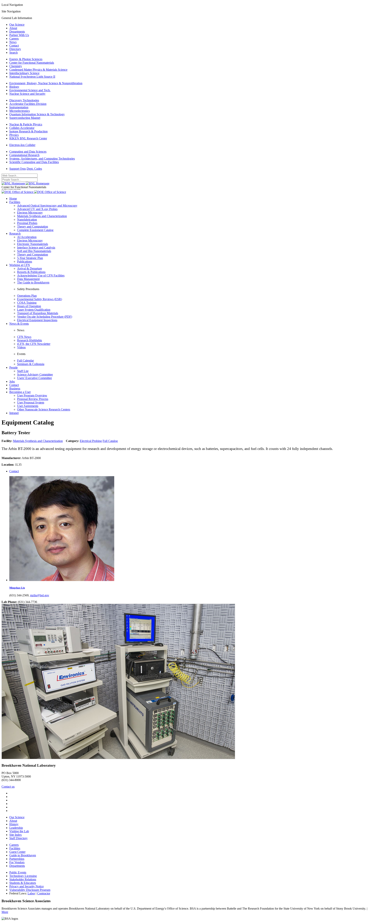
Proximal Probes (27, 223)
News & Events (19, 323)
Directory (15, 49)
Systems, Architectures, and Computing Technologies (42, 158)
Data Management (28, 279)
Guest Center (17, 851)
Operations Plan (27, 295)
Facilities (14, 202)
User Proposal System (30, 402)
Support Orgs (17, 168)
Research (15, 233)
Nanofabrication (27, 219)
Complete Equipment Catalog (35, 230)
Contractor (43, 893)
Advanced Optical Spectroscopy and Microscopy (47, 205)
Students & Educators (22, 883)
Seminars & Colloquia (30, 364)
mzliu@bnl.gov (39, 595)
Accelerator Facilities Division (27, 103)
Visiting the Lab (19, 831)
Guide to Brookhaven (22, 855)
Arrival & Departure (29, 268)
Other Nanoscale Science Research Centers (43, 409)
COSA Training (27, 302)
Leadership (16, 827)
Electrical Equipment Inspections (37, 320)
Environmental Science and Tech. (30, 90)
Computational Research (24, 155)
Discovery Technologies (24, 100)
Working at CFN (19, 265)
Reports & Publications (31, 272)
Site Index (15, 834)
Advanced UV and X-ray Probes (37, 209)
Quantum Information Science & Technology (37, 114)
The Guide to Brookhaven (33, 282)
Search (13, 52)
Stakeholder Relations (22, 879)
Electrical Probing (91, 441)
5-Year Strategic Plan (30, 258)
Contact (14, 45)
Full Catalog (110, 441)
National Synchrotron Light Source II (32, 76)
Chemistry (15, 66)
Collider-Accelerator (21, 128)
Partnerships (16, 858)
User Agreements (27, 406)
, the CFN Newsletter (33, 343)
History (13, 824)
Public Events (17, 872)
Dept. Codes (34, 168)
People (13, 367)
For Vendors (16, 862)
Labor (31, 893)
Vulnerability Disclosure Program (29, 890)
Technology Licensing (23, 876)
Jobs (12, 381)
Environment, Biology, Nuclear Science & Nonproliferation (45, 83)
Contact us (8, 786)
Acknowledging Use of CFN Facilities (40, 275)
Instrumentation (18, 107)
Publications (24, 261)
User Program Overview (32, 395)
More (5, 912)
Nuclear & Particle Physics (25, 124)
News (13, 42)
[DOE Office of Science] (34, 192)
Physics (14, 135)
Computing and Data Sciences (27, 151)
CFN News (24, 336)
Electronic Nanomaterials (32, 244)
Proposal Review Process (32, 399)
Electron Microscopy (30, 212)
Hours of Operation (29, 306)
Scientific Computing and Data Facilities (34, 162)
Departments (17, 31)
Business (14, 388)
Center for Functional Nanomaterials (31, 62)
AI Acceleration (27, 237)
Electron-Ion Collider (22, 145)
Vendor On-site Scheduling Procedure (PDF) (44, 316)
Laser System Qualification (33, 309)
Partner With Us (19, 35)
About (13, 28)
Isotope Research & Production (28, 131)
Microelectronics (19, 110)
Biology (14, 86)
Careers (14, 38)
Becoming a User (20, 392)
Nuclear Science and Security (27, 93)
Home (13, 198)
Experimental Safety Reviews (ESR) (39, 299)
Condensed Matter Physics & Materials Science (38, 69)
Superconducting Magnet (24, 117)
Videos (21, 347)
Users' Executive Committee (34, 378)
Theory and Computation (32, 226)
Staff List (22, 371)
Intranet (14, 413)
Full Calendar (25, 360)
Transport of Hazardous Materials (37, 313)
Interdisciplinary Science (24, 73)
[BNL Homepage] (25, 183)
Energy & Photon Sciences (25, 59)
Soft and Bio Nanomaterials (34, 251)
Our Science (16, 24)
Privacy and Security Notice (26, 886)
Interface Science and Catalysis (36, 247)
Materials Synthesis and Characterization (42, 216)
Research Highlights (29, 340)
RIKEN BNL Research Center (28, 138)
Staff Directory (18, 838)
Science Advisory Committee (35, 374)
